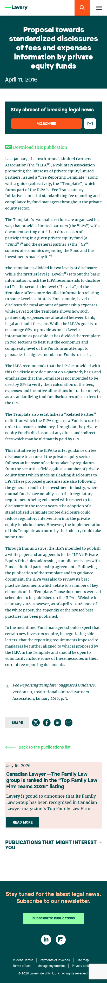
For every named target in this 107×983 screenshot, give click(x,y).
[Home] (16, 7)
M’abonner (46, 124)
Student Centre (22, 960)
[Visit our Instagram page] (61, 939)
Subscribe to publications (53, 918)
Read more (23, 822)
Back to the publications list (45, 747)
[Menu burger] (99, 7)
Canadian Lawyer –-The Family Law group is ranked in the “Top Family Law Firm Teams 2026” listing (51, 781)
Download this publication (40, 147)
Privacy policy (81, 966)
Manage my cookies (51, 966)
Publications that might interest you (51, 845)
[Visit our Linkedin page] (46, 939)
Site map (83, 960)
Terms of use (22, 966)
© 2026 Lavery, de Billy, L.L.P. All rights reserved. (53, 973)
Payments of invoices (55, 960)
